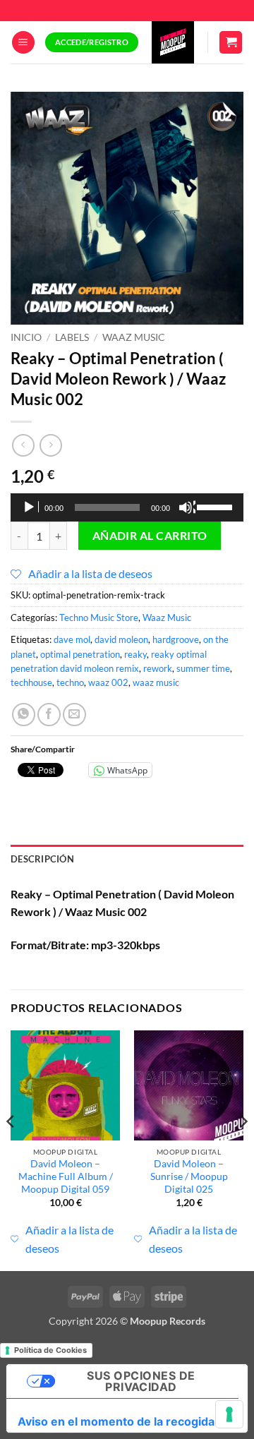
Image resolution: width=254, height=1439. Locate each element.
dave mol (72, 639)
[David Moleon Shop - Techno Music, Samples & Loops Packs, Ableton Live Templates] (173, 42)
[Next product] (23, 445)
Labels (72, 337)
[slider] (216, 506)
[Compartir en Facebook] (49, 714)
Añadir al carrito (149, 535)
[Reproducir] (30, 507)
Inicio (26, 337)
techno (70, 682)
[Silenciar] (187, 507)
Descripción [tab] (42, 859)
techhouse (31, 682)
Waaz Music (133, 337)
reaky (135, 654)
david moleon (121, 639)
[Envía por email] (74, 714)
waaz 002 (108, 682)
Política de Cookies (50, 1350)
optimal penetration (80, 654)
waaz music (156, 682)
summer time (203, 668)
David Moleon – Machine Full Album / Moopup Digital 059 (65, 1176)
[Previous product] (50, 445)
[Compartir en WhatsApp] (23, 714)
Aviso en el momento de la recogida (116, 1421)
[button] (23, 42)
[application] (127, 507)
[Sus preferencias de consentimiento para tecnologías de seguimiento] (229, 1414)
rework (157, 668)
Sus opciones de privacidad (141, 1381)
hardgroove (175, 639)
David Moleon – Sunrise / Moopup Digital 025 (189, 1176)
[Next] (242, 1149)
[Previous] (11, 1149)
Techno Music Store (98, 617)
